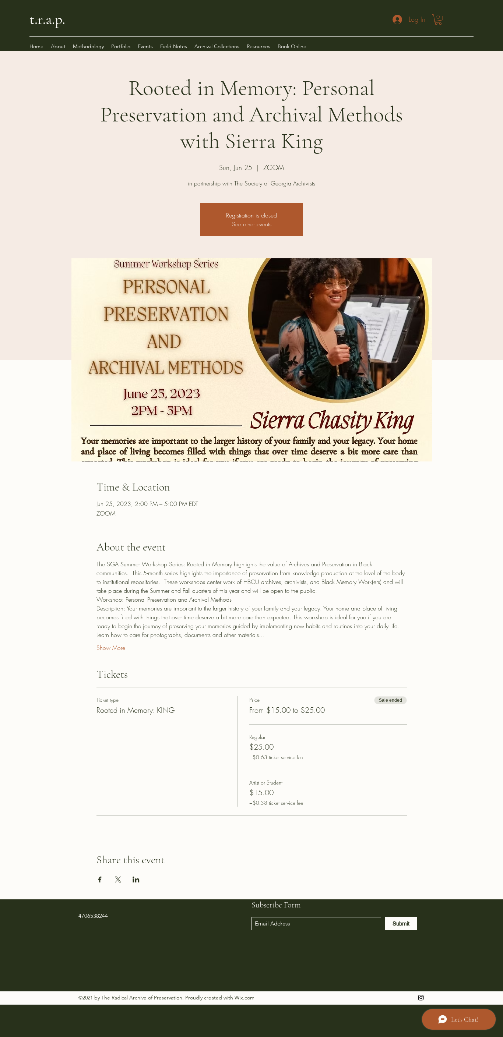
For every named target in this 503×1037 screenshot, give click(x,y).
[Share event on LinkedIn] (136, 879)
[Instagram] (421, 997)
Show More (110, 648)
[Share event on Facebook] (99, 879)
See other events (251, 224)
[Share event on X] (118, 879)
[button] (438, 19)
